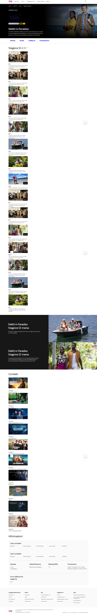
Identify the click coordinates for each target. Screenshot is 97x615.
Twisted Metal (27, 594)
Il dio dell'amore (43, 597)
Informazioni (44, 41)
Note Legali (64, 612)
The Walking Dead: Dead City (29, 599)
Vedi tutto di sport (76, 602)
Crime (20, 6)
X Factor (58, 594)
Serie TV (17, 1)
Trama (22, 41)
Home (10, 6)
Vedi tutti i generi (27, 601)
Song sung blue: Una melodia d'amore (47, 599)
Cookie (68, 612)
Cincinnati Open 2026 (77, 600)
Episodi (12, 41)
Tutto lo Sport (11, 601)
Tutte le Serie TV (11, 594)
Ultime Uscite (40, 1)
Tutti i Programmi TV (12, 599)
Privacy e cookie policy (74, 612)
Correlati (31, 41)
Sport (47, 1)
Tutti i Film (10, 597)
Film (23, 1)
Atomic (26, 597)
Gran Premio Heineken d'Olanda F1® (79, 594)
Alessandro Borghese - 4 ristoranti (62, 599)
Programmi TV (30, 1)
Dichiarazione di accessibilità (83, 612)
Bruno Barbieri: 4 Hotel (61, 597)
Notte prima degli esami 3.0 (45, 594)
